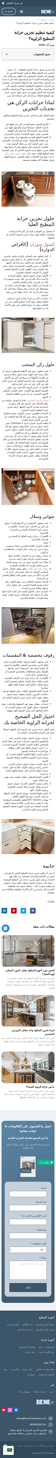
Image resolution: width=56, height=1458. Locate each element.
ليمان (46, 747)
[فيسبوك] (16, 1410)
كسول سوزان (42, 244)
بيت (52, 19)
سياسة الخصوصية (43, 1452)
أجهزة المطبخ (47, 1317)
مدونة (43, 19)
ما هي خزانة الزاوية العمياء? (40, 1087)
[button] (21, 11)
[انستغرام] (10, 1410)
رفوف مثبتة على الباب (38, 568)
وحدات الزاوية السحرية (37, 400)
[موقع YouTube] (4, 1410)
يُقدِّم (28, 1287)
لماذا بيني (49, 1362)
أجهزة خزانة (48, 1340)
